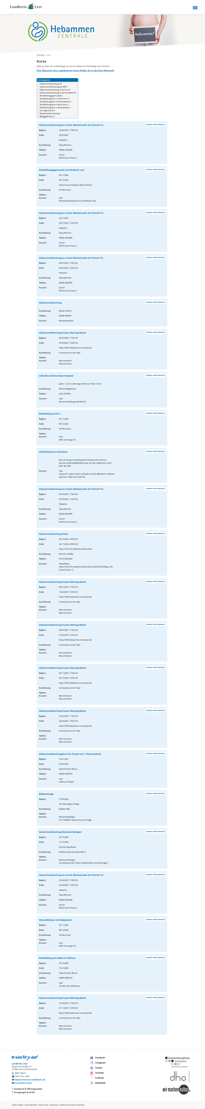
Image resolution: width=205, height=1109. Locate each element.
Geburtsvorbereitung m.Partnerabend (57, 93)
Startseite (40, 55)
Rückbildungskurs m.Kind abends (55, 101)
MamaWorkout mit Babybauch (55, 919)
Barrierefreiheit (31, 1105)
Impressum (54, 1105)
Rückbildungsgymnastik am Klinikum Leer (61, 169)
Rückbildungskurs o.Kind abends (55, 107)
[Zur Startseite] (26, 6)
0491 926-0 (19, 1073)
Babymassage (46, 793)
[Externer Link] (176, 1094)
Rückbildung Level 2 (49, 413)
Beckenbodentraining (50, 113)
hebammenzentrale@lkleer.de (28, 1079)
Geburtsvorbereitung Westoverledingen (60, 832)
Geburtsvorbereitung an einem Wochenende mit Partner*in (71, 125)
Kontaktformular (22, 1082)
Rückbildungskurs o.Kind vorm (54, 104)
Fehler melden (17, 1105)
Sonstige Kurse (47, 110)
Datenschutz (43, 1105)
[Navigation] (195, 7)
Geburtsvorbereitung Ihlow (53, 533)
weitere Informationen (155, 124)
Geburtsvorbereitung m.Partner (54, 90)
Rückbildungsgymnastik (51, 95)
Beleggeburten (47, 116)
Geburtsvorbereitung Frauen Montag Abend (62, 332)
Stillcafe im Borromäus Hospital (56, 375)
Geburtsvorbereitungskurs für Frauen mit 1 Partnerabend (70, 753)
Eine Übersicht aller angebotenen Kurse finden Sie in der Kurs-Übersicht (75, 70)
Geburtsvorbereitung (50, 84)
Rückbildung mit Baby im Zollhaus (57, 958)
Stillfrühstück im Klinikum (53, 451)
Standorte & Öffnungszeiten (28, 1088)
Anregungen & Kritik (24, 1092)
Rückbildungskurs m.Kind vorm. (54, 98)
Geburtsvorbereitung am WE (53, 87)
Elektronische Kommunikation (72, 1105)
